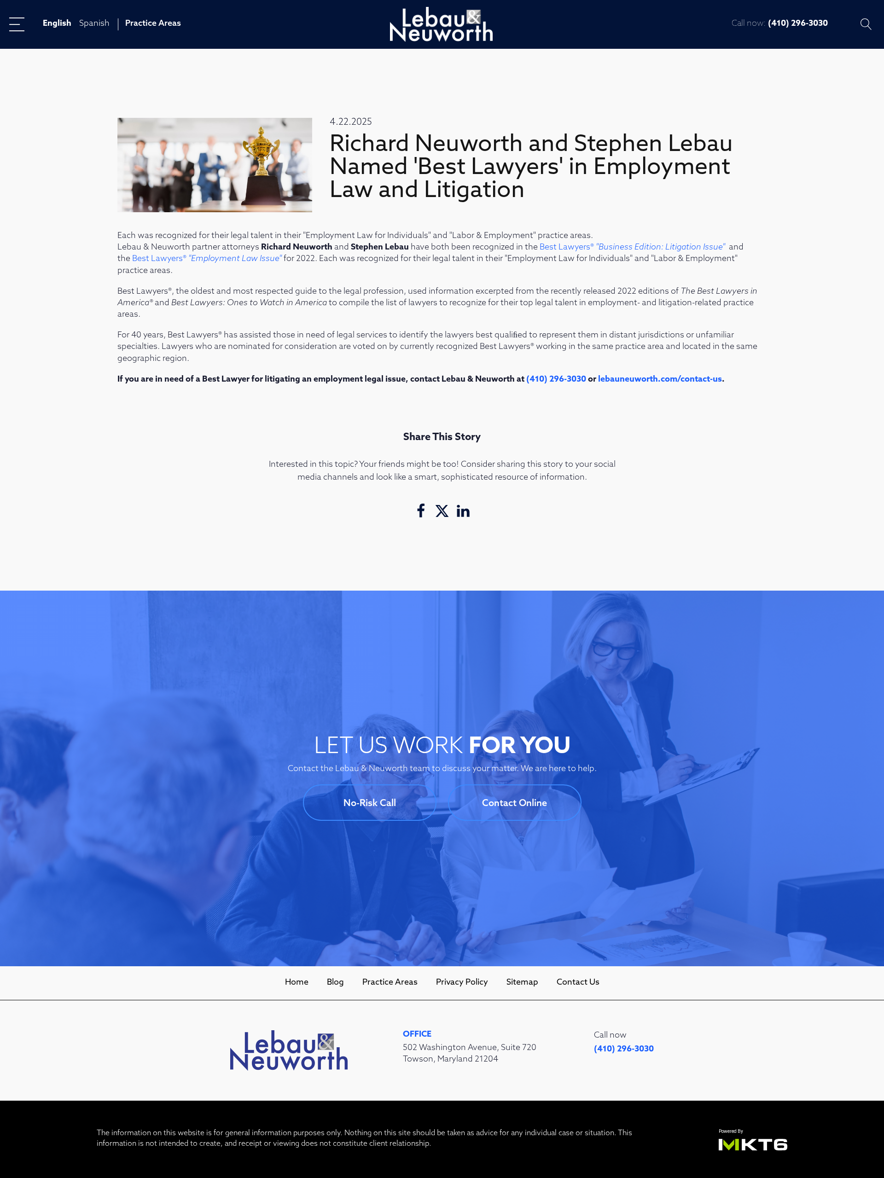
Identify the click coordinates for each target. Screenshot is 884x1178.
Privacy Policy (462, 983)
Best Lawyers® (632, 248)
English (57, 24)
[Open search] (866, 24)
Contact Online (514, 803)
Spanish (94, 24)
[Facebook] (420, 511)
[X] (442, 511)
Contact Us (578, 983)
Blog (335, 983)
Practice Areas (153, 24)
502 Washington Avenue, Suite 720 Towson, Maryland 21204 (469, 1054)
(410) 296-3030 (798, 24)
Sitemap (522, 983)
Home (296, 983)
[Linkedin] (463, 511)
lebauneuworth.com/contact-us (660, 380)
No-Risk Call (369, 803)
